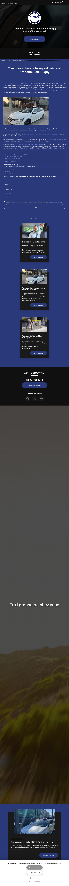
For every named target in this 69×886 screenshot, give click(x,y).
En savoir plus (34, 39)
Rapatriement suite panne (33, 242)
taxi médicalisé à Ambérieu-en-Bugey (38, 129)
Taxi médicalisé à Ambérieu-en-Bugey (21, 83)
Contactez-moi (58, 2)
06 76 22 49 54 (34, 52)
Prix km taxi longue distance (12, 158)
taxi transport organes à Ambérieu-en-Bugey (27, 144)
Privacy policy (35, 881)
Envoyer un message (34, 385)
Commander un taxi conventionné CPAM (16, 155)
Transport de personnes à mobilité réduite (33, 289)
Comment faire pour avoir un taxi (14, 156)
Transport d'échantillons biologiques (32, 337)
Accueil (3, 60)
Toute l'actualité (48, 855)
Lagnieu (7, 171)
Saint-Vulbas (9, 173)
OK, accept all (35, 867)
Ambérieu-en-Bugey (19, 60)
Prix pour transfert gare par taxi (13, 160)
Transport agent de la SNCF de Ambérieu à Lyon (32, 842)
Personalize (35, 878)
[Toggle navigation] (66, 3)
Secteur (9, 60)
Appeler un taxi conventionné (13, 153)
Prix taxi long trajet (10, 161)
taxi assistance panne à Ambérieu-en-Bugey (43, 134)
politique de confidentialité (56, 202)
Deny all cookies (35, 872)
